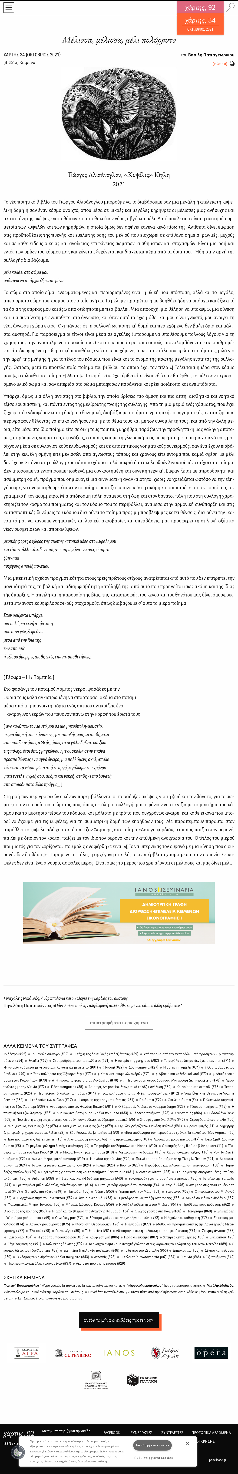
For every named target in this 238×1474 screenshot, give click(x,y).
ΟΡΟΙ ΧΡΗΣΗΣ (203, 1441)
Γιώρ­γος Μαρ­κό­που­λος (164, 1285)
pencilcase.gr (217, 1460)
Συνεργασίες (141, 1433)
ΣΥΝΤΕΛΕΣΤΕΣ (172, 1433)
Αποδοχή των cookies (152, 1445)
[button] (17, 1452)
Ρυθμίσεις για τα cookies (153, 1458)
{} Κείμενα (19, 62)
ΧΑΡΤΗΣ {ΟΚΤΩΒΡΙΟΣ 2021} (32, 55)
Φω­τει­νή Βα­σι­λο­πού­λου (62, 1285)
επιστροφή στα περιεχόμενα (119, 1022)
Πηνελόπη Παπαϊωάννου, (91, 1005)
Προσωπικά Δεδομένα (211, 1433)
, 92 (18, 1433)
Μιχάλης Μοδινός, (66, 998)
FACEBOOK (111, 1433)
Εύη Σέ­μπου (50, 1298)
